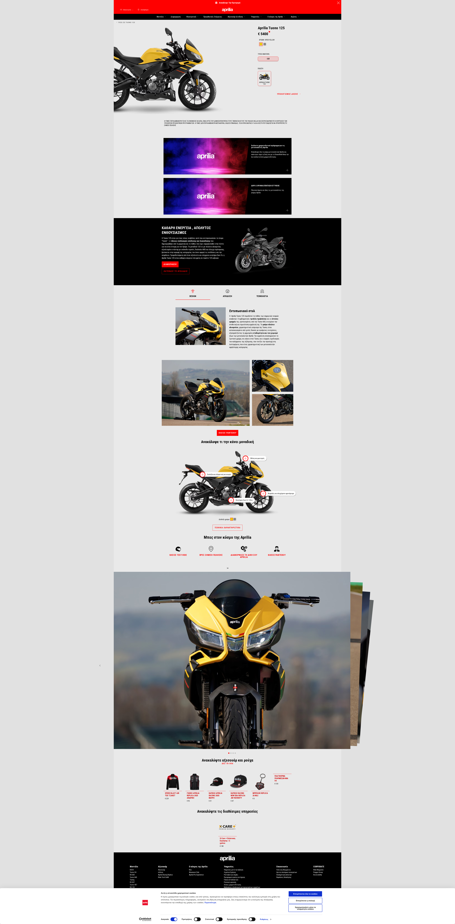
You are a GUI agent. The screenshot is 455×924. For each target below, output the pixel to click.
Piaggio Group (318, 872)
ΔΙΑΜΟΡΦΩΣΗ (170, 264)
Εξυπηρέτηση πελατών (284, 875)
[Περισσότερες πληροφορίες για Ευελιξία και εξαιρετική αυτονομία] (202, 474)
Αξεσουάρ (161, 870)
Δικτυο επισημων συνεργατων (286, 872)
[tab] (261, 44)
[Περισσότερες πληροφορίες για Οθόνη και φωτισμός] (245, 458)
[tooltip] (269, 32)
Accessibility (317, 875)
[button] (264, 78)
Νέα (190, 870)
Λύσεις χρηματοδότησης (232, 885)
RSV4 (132, 870)
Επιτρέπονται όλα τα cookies (305, 894)
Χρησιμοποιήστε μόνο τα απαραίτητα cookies (305, 908)
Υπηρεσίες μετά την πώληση (233, 870)
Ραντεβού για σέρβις (231, 875)
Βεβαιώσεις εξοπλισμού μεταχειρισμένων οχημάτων (242, 887)
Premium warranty (230, 882)
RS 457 (132, 882)
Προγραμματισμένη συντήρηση (234, 877)
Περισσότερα (210, 903)
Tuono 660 (133, 877)
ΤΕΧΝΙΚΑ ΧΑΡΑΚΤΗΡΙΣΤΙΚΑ (227, 527)
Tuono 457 (133, 885)
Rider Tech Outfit (163, 877)
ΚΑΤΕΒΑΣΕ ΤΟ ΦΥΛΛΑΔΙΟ (175, 271)
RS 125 (132, 887)
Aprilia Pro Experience (196, 875)
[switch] (197, 919)
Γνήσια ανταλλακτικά (231, 880)
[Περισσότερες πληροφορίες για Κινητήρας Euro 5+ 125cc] (231, 500)
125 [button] (268, 59)
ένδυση (160, 872)
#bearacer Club (194, 872)
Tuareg (132, 880)
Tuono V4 (133, 872)
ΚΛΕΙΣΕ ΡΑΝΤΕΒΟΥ (227, 433)
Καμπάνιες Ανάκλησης (283, 877)
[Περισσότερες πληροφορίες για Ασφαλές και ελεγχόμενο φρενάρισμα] (263, 493)
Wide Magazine (318, 870)
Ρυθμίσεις (264, 919)
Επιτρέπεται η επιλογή (305, 901)
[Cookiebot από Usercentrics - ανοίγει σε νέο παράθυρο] (145, 919)
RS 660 (132, 875)
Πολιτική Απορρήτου (283, 870)
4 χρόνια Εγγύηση (230, 872)
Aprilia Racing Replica (165, 875)
